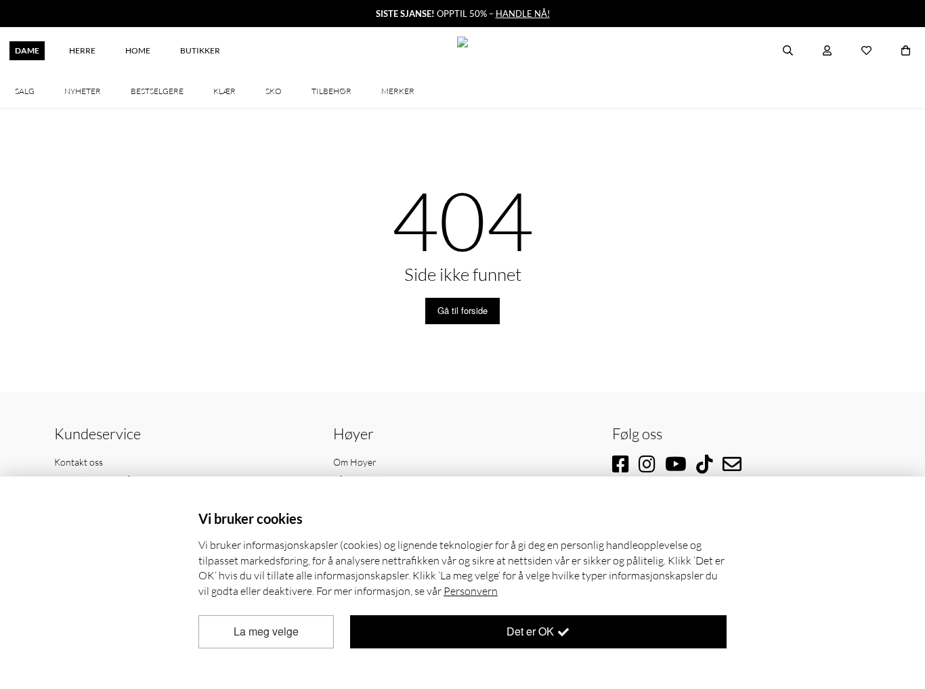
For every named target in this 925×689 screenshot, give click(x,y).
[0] (905, 51)
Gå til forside (462, 310)
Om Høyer (355, 462)
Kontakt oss (78, 462)
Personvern (471, 591)
